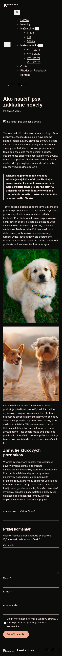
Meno (7, 578)
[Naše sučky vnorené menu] (37, 28)
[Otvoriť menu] (7, 44)
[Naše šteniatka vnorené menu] (40, 45)
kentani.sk (25, 650)
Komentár (9, 545)
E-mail (7, 591)
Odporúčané (27, 511)
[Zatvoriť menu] (17, 12)
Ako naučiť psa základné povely (22, 101)
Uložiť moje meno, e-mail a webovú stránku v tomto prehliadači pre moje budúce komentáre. (32, 622)
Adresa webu (10, 605)
